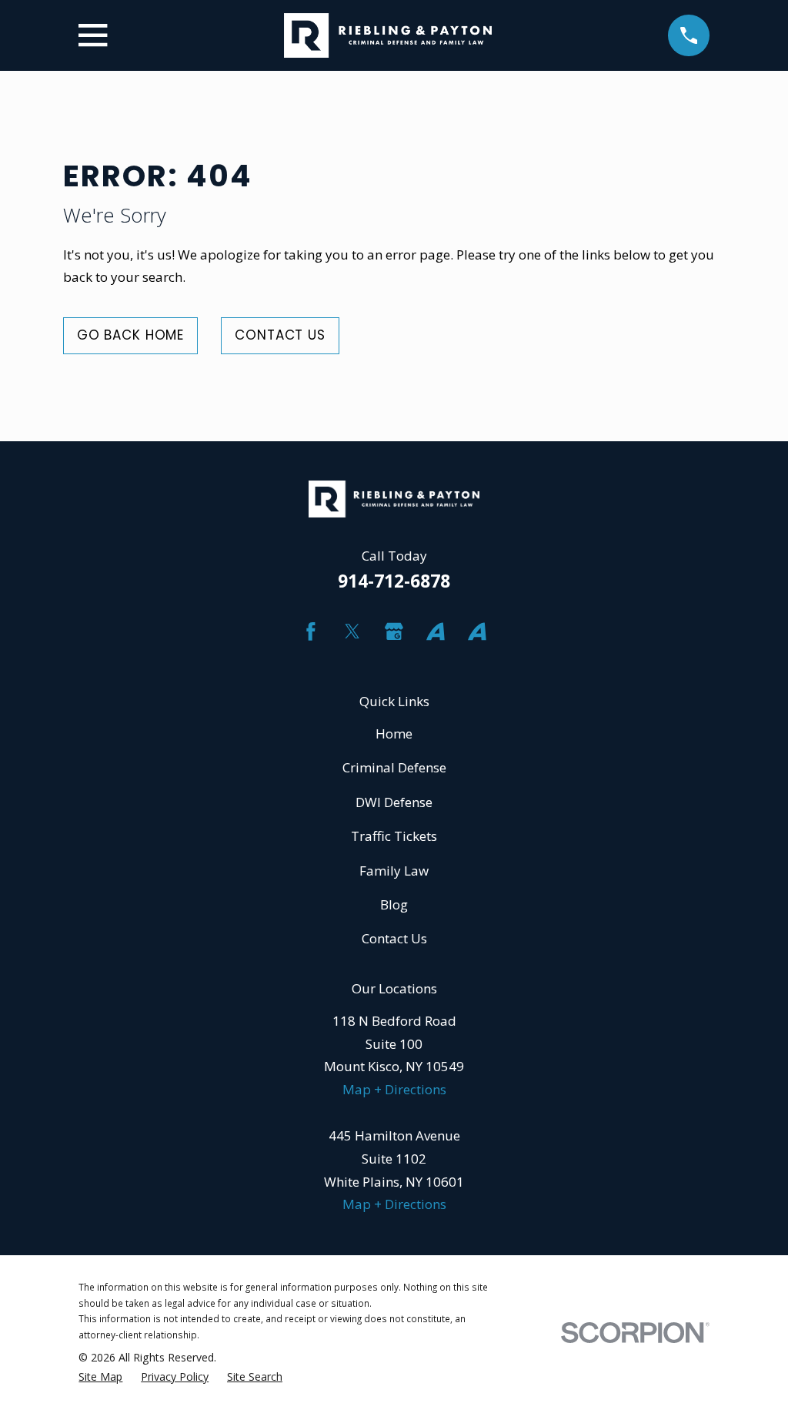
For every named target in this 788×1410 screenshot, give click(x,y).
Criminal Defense (394, 767)
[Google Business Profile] (394, 631)
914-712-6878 (394, 581)
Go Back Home (130, 335)
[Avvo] (435, 631)
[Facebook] (311, 631)
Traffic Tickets (394, 836)
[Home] (388, 35)
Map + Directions (394, 1089)
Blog (394, 904)
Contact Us (280, 335)
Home (394, 733)
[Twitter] (352, 631)
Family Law (394, 870)
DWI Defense (394, 802)
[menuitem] (100, 1377)
